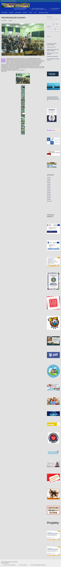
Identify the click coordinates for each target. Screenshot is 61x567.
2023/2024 (49, 194)
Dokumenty (25, 12)
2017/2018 (48, 184)
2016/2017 (48, 182)
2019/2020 (49, 187)
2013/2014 (48, 177)
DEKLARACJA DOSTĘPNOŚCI (43, 12)
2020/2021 (49, 189)
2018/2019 (10, 20)
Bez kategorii (49, 201)
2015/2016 (48, 180)
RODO (35, 12)
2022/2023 (49, 192)
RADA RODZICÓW (18, 12)
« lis (47, 36)
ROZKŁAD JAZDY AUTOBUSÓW (52, 56)
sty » (49, 36)
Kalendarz (11, 12)
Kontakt (30, 12)
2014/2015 (48, 179)
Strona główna (4, 12)
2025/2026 (49, 197)
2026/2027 (49, 199)
